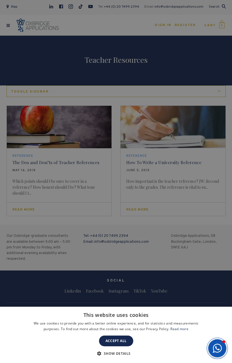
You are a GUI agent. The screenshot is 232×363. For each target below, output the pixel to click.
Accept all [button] (116, 340)
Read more (179, 329)
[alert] (116, 181)
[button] (217, 348)
